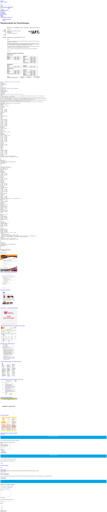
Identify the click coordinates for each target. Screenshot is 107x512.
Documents (2, 465)
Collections (6, 10)
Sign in (1, 442)
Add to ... (2, 16)
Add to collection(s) (4, 17)
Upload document (3, 7)
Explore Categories (3, 1)
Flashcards (2, 10)
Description (4, 445)
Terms (4, 471)
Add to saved (10, 17)
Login (1, 6)
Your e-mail (2, 497)
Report (1, 469)
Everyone (3, 450)
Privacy (1, 471)
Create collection (3, 452)
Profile (1, 15)
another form (10, 486)
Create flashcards (10, 7)
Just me (3, 451)
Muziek (4, 20)
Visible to (2, 449)
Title (1, 443)
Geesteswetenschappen (7, 19)
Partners (4, 469)
